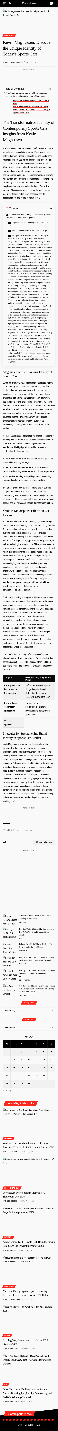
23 (21, 1075)
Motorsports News (11, 1188)
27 (51, 1075)
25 (36, 1075)
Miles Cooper (11, 1201)
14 (7, 1067)
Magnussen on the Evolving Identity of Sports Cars (31, 102)
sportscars (33, 830)
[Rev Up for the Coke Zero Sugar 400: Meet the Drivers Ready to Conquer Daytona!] (10, 961)
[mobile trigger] (5, 3)
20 (51, 1067)
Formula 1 (24, 951)
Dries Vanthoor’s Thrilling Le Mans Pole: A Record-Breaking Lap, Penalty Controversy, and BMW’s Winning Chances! (27, 1393)
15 (14, 1067)
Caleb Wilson (11, 1152)
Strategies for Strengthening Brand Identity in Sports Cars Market (31, 111)
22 (14, 1075)
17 (29, 1067)
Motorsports (18, 830)
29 (14, 1083)
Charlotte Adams (13, 62)
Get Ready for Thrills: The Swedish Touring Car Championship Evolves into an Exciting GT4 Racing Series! (37, 989)
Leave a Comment (45, 842)
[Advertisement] (29, 76)
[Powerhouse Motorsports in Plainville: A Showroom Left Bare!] (29, 1173)
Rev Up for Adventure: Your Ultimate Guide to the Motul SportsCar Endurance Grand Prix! (37, 974)
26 (44, 1075)
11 (36, 1059)
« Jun (5, 1091)
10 (29, 1059)
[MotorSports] (29, 3)
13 (51, 1059)
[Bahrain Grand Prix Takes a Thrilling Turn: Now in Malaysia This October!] (10, 948)
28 (7, 1083)
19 (44, 1067)
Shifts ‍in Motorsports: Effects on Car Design (30, 107)
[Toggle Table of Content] (49, 89)
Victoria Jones (12, 1349)
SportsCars (9, 36)
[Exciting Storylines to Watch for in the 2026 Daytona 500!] (29, 1320)
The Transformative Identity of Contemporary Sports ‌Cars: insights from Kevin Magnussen (26, 95)
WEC (21, 938)
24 (29, 1075)
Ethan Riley (10, 1250)
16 (21, 1067)
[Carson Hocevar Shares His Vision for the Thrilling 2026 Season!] (10, 919)
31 (29, 1083)
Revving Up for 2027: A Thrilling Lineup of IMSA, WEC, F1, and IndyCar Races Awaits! (37, 932)
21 (7, 1075)
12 (44, 1059)
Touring (22, 995)
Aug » (10, 1091)
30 (21, 1083)
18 (36, 1067)
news (26, 830)
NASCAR (22, 922)
